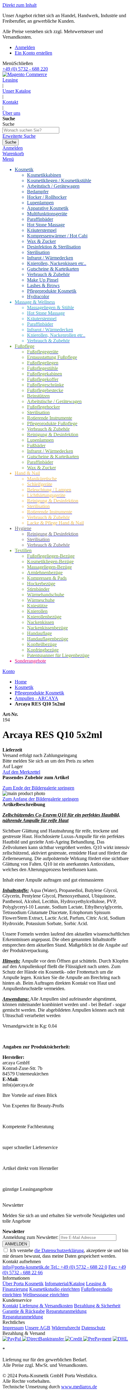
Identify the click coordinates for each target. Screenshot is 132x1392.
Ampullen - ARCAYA (36, 698)
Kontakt (10, 102)
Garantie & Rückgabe (23, 1311)
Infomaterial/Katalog (65, 1283)
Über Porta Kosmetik (23, 1283)
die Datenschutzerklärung (59, 1250)
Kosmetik (24, 687)
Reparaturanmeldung (66, 1311)
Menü (8, 159)
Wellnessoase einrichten (46, 1294)
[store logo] (24, 74)
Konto (8, 671)
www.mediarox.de (79, 1386)
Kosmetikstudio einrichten (54, 1289)
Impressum (13, 1327)
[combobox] (30, 130)
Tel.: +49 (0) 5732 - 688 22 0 (79, 1267)
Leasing (10, 80)
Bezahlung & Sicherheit (97, 1305)
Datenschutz (93, 1327)
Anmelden (25, 47)
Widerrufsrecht (66, 1327)
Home (21, 681)
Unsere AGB (37, 1327)
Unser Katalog (16, 91)
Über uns (11, 113)
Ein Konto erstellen (33, 53)
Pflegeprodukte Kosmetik (39, 692)
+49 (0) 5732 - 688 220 (25, 68)
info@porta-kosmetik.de (26, 1267)
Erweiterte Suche (19, 136)
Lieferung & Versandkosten (46, 1305)
